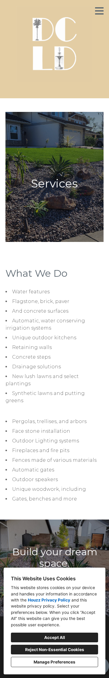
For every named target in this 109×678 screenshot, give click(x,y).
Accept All (54, 637)
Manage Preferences (54, 662)
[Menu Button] (99, 11)
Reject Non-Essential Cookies (54, 649)
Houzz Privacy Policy (49, 600)
